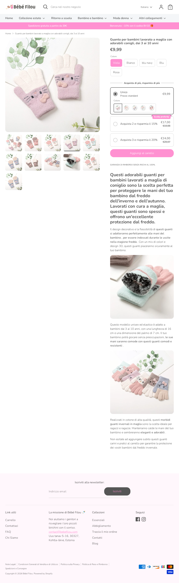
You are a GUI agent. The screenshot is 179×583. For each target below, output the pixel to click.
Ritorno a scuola (61, 18)
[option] (47, 25)
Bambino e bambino (91, 18)
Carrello (10, 520)
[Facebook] (138, 519)
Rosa (116, 72)
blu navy (147, 63)
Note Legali (10, 564)
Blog (95, 543)
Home (9, 18)
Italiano (145, 7)
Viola (116, 63)
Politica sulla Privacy (70, 564)
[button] (142, 94)
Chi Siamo (11, 538)
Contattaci (11, 526)
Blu (161, 63)
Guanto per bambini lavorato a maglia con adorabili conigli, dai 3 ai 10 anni (49, 33)
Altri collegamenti (151, 18)
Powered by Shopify (43, 573)
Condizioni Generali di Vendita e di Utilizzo (38, 564)
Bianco (131, 63)
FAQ (8, 532)
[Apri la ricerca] (45, 6)
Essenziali (98, 520)
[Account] (161, 6)
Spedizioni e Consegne (16, 568)
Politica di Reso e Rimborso (95, 564)
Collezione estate (30, 18)
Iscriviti (117, 491)
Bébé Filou (28, 573)
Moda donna (121, 18)
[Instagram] (144, 519)
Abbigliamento (101, 526)
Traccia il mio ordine (104, 532)
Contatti (97, 538)
